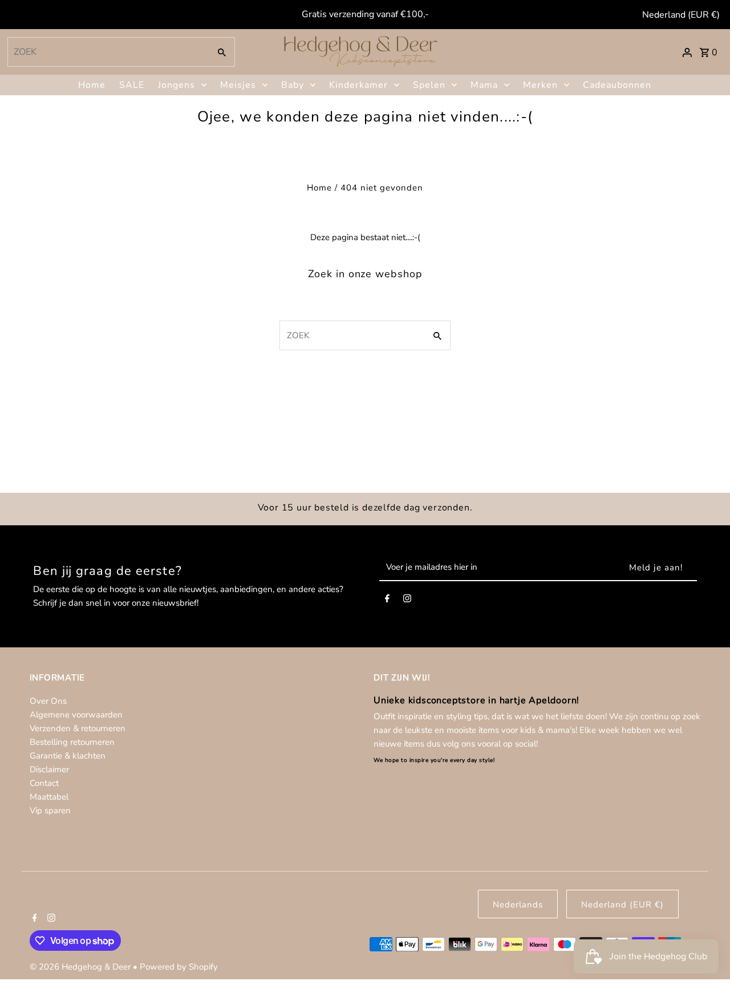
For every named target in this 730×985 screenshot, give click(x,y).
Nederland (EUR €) (681, 15)
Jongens (176, 85)
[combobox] (107, 52)
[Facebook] (387, 600)
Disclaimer (49, 769)
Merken (540, 85)
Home (92, 85)
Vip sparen (50, 810)
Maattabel (49, 796)
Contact (44, 783)
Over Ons (48, 701)
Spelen (429, 85)
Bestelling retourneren (72, 742)
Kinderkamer (358, 85)
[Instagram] (407, 600)
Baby (292, 85)
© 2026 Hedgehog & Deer (81, 966)
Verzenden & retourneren (77, 728)
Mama (484, 85)
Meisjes (238, 85)
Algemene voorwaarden (76, 714)
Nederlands (518, 904)
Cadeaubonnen (617, 85)
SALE (131, 85)
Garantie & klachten (68, 755)
